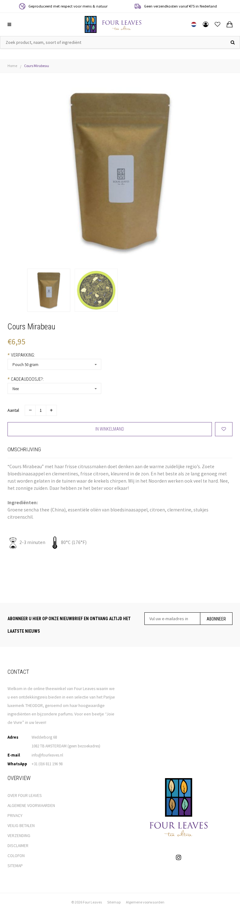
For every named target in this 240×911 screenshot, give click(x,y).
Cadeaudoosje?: (26, 379)
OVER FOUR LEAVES (25, 795)
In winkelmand (109, 429)
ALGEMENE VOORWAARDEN (31, 805)
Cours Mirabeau (36, 65)
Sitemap (114, 902)
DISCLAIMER (18, 845)
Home (12, 65)
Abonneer (216, 618)
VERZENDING (19, 835)
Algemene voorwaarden (145, 902)
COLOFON (16, 855)
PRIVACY (15, 815)
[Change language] (194, 24)
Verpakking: (21, 355)
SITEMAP (15, 865)
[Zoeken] (233, 42)
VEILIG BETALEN (21, 825)
